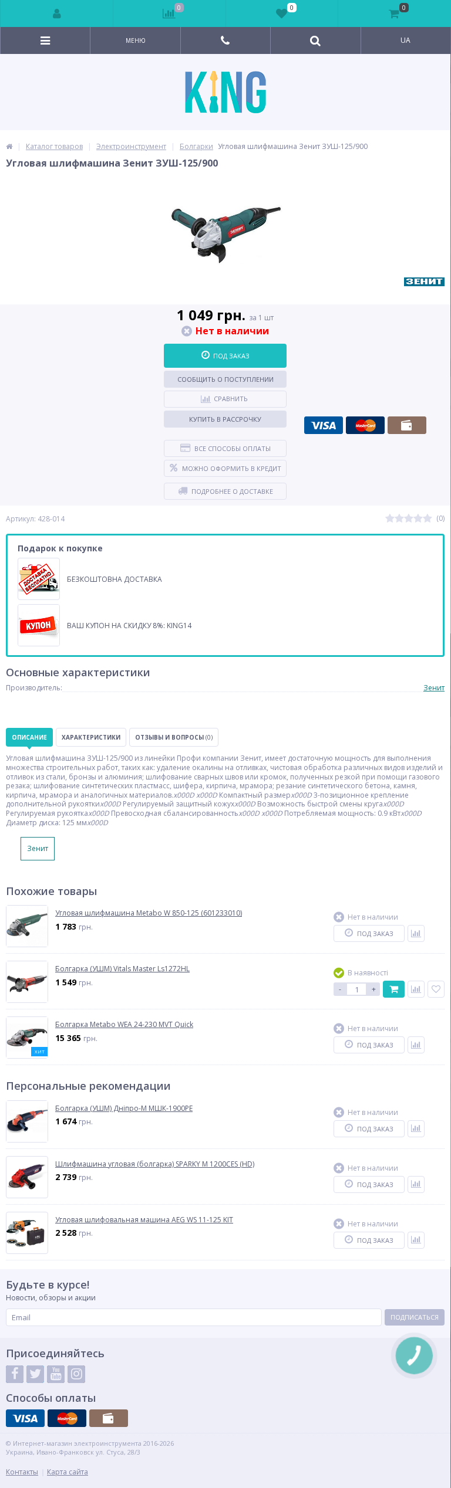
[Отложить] (436, 989)
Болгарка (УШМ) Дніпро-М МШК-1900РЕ (124, 1108)
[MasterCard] (365, 425)
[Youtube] (56, 1374)
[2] (399, 518)
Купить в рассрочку (225, 419)
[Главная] (9, 146)
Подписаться (415, 1317)
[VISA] (323, 425)
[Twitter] (35, 1374)
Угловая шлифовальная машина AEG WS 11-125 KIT (144, 1220)
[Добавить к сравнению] (416, 933)
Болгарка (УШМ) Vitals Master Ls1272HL (122, 969)
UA (405, 40)
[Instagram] (76, 1374)
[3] (408, 518)
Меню (136, 40)
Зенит (434, 688)
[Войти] (57, 13)
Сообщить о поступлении (225, 379)
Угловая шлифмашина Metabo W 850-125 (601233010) (148, 913)
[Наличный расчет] (407, 425)
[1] (390, 518)
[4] (418, 518)
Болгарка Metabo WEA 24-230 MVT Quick (124, 1024)
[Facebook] (14, 1374)
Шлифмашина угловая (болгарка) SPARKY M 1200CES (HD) (154, 1164)
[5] (427, 518)
